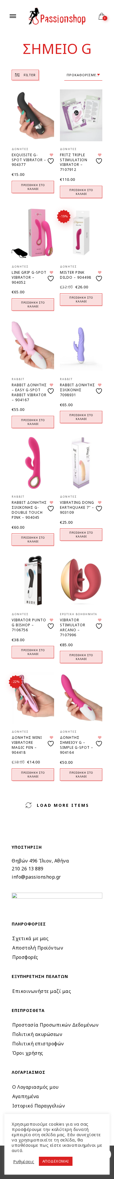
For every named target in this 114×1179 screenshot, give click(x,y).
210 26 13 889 (28, 868)
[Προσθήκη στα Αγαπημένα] (51, 159)
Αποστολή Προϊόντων (37, 948)
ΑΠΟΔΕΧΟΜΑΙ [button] (55, 1161)
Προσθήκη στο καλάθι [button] (33, 187)
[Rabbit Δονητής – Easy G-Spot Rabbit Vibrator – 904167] (33, 345)
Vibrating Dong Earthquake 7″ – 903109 (77, 507)
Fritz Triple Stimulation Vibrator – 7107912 (73, 162)
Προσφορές (25, 957)
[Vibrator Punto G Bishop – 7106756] (33, 581)
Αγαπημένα (25, 1096)
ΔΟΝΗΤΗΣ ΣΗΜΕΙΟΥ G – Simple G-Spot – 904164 (76, 745)
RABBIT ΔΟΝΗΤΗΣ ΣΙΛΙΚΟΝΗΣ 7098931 (77, 389)
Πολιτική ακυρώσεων (37, 1034)
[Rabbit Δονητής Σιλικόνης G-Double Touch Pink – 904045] (33, 463)
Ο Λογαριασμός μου (35, 1087)
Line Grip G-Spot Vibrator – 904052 (29, 277)
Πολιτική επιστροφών (38, 1043)
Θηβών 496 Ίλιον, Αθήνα (40, 861)
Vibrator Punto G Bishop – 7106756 (29, 624)
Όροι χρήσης (27, 1053)
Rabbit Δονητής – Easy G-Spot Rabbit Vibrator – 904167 (29, 392)
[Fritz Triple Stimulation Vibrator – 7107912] (81, 115)
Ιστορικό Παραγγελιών (38, 1106)
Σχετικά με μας (30, 938)
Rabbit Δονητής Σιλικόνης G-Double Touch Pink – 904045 (29, 510)
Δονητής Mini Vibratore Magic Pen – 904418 (27, 745)
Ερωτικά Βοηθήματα (78, 614)
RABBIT (18, 379)
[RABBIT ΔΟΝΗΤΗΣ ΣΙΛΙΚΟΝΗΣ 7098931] (81, 345)
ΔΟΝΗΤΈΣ (20, 149)
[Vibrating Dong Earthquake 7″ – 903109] (81, 463)
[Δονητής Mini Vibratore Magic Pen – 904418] (33, 698)
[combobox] (83, 75)
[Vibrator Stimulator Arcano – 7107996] (81, 581)
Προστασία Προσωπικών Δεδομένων (55, 1025)
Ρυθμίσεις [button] (23, 1161)
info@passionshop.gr (36, 877)
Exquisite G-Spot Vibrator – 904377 (29, 159)
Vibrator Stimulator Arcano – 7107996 (72, 627)
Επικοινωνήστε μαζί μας (41, 991)
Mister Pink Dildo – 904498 (75, 275)
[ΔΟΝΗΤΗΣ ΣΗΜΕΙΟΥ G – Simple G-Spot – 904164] (81, 698)
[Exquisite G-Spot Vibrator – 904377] (33, 115)
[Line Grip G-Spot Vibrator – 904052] (33, 233)
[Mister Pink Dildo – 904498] (81, 233)
